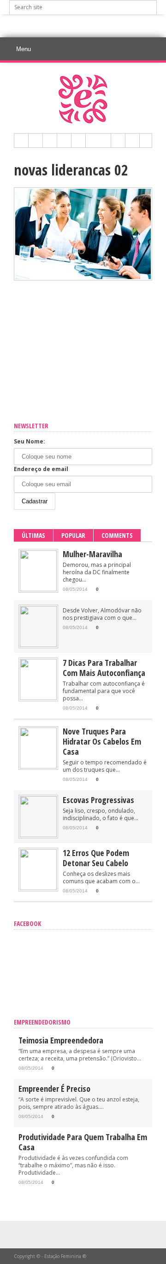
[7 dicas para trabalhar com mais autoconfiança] (38, 698)
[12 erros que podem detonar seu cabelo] (38, 888)
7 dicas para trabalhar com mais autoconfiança (104, 668)
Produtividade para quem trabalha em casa (82, 1142)
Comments (117, 535)
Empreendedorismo (42, 1022)
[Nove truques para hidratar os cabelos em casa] (38, 766)
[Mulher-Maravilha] (38, 589)
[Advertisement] (87, 25)
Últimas (33, 535)
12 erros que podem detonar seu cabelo (96, 858)
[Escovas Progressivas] (38, 835)
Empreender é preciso (54, 1088)
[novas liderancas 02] (83, 278)
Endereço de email (41, 469)
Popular (73, 535)
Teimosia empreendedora (60, 1040)
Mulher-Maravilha (92, 554)
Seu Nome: (29, 441)
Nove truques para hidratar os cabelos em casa (102, 741)
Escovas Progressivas (98, 800)
